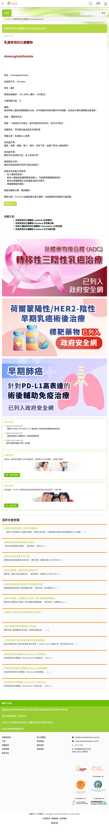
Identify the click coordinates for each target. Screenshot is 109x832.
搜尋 (103, 13)
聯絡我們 (40, 749)
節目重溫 (40, 741)
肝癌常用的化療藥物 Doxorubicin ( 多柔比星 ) (25, 682)
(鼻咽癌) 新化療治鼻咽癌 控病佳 (19, 542)
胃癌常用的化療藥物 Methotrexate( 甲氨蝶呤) (25, 654)
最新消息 (5, 753)
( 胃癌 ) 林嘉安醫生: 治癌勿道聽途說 (21, 528)
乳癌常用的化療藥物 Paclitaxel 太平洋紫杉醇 (35, 229)
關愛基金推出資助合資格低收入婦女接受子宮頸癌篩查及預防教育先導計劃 (35, 709)
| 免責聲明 (63, 818)
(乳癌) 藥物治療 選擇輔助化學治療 (20, 626)
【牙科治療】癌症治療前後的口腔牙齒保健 (24, 640)
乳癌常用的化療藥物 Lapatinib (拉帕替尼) (33, 220)
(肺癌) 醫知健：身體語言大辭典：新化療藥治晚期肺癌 (29, 598)
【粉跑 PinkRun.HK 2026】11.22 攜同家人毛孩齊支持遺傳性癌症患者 (33, 429)
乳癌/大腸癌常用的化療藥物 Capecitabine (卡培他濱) (38, 226)
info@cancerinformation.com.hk (87, 737)
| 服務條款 (55, 818)
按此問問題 (13, 475)
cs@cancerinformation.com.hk (87, 741)
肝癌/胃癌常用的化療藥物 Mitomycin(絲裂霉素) (26, 668)
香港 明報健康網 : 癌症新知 (14, 716)
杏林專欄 (5, 749)
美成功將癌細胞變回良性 (13, 729)
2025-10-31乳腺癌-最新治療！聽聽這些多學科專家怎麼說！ (28, 722)
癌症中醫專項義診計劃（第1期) (18, 443)
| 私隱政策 (46, 818)
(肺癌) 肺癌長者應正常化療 (16, 556)
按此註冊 (12, 506)
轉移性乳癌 (16, 117)
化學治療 (7, 19)
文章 (3, 741)
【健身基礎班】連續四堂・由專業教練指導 (22, 436)
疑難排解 (5, 745)
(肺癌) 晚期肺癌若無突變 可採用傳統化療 (23, 584)
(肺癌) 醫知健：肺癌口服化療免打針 (21, 570)
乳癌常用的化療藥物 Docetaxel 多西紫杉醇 (34, 223)
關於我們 (40, 745)
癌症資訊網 (6, 737)
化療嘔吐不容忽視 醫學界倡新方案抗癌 (22, 612)
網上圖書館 (41, 737)
